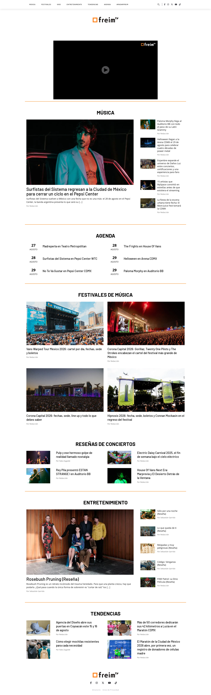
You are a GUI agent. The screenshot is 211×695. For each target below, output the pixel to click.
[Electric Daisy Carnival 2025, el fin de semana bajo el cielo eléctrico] (119, 457)
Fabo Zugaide (64, 461)
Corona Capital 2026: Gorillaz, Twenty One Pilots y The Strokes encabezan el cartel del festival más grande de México (142, 353)
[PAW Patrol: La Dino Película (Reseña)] (147, 582)
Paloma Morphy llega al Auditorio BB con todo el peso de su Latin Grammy (169, 125)
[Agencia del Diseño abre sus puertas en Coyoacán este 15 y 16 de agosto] (38, 628)
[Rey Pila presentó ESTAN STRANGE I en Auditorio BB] (38, 475)
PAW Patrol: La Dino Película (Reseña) (167, 580)
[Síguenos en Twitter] (172, 4)
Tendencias (93, 4)
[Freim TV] (105, 19)
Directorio (96, 690)
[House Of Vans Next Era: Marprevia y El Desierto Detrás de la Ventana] (119, 475)
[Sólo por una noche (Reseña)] (147, 514)
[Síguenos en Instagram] (168, 4)
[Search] (158, 4)
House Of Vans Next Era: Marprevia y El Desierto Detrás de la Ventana (158, 474)
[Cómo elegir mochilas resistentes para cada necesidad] (38, 649)
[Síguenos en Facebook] (164, 4)
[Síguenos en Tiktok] (180, 4)
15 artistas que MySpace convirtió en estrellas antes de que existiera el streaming (168, 186)
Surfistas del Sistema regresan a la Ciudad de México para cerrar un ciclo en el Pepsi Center (76, 191)
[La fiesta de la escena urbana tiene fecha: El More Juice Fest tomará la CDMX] (147, 203)
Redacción (34, 206)
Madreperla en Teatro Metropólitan (64, 246)
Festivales (46, 4)
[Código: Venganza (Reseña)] (147, 565)
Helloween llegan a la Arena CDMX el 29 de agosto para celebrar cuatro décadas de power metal (168, 145)
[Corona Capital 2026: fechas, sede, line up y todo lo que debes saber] (65, 390)
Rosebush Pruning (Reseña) (52, 579)
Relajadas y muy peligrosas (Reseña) (167, 546)
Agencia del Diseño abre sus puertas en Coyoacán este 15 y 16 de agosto (76, 626)
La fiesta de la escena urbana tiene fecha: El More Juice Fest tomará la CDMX (169, 204)
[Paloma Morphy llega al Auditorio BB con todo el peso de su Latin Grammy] (147, 124)
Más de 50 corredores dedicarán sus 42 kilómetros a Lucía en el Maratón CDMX (157, 626)
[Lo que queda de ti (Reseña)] (147, 531)
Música (32, 4)
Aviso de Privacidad (111, 690)
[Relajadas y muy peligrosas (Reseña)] (147, 548)
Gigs (59, 4)
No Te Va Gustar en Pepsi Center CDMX (67, 271)
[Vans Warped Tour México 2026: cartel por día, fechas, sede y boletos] (65, 323)
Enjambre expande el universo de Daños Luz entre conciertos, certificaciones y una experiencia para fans (169, 166)
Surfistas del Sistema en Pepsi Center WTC (70, 258)
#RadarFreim (122, 4)
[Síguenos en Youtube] (176, 4)
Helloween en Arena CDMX (140, 258)
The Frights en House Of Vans (142, 246)
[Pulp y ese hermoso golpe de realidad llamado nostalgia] (38, 457)
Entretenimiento (74, 4)
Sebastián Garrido (37, 591)
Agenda (107, 4)
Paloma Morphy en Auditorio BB (144, 271)
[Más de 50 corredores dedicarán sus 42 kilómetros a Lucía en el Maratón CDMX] (119, 628)
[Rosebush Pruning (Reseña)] (80, 542)
